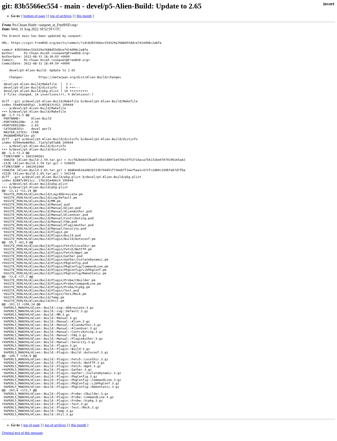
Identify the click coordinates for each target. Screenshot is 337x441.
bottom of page (34, 16)
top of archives (61, 16)
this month (84, 16)
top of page (31, 425)
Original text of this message (22, 433)
